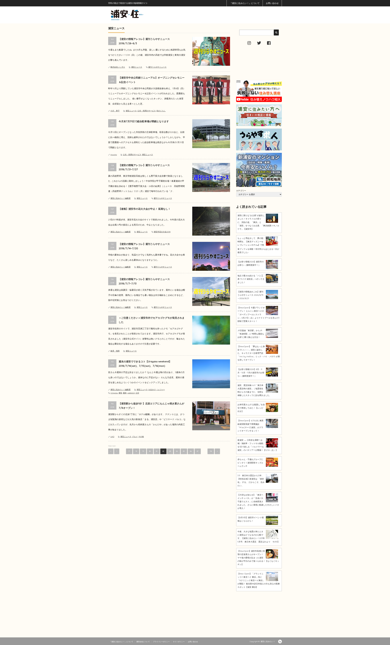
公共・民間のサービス (146, 111)
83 (170, 451)
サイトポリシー (179, 642)
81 (156, 451)
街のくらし (161, 111)
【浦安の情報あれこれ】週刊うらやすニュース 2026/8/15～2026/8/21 (250, 295)
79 (143, 451)
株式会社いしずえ (117, 67)
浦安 (120, 393)
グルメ (135, 436)
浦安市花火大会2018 (162, 232)
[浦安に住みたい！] (140, 14)
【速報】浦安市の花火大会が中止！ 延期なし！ (144, 208)
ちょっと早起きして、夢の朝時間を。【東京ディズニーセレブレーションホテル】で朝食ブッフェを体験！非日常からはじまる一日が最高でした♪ (258, 245)
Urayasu (114, 393)
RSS (280, 641)
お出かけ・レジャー (156, 389)
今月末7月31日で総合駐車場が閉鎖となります (144, 121)
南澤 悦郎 (115, 351)
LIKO (112, 436)
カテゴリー (241, 190)
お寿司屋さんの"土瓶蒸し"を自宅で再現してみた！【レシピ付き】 (251, 407)
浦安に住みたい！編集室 (120, 198)
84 (177, 451)
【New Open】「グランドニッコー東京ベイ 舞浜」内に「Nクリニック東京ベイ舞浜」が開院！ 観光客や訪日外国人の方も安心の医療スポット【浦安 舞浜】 (259, 580)
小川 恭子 (115, 111)
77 (129, 451)
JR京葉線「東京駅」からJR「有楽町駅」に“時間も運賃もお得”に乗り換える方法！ (251, 333)
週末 (125, 393)
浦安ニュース (136, 67)
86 (191, 451)
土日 (137, 393)
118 (211, 451)
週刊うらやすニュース (157, 67)
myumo (113, 154)
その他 (141, 436)
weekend (131, 393)
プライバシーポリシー (161, 642)
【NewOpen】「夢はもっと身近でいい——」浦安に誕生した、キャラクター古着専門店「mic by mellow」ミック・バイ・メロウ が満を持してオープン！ (259, 353)
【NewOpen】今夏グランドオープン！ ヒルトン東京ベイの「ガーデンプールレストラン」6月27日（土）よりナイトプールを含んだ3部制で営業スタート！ (258, 314)
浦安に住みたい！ (268, 641)
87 (198, 451)
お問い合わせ (272, 3)
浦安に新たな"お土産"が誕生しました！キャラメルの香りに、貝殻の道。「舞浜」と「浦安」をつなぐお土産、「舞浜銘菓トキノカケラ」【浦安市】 (258, 222)
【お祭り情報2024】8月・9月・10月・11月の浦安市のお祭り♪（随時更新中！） (251, 372)
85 (184, 451)
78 (136, 451)
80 (150, 451)
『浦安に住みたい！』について (245, 3)
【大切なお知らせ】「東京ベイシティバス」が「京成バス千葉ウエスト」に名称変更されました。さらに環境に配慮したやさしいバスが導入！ (258, 501)
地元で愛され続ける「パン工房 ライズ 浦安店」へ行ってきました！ (251, 279)
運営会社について (143, 642)
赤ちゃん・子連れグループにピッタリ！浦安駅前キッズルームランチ (250, 462)
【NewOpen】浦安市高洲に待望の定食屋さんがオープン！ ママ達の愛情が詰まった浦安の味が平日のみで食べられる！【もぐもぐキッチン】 (258, 558)
